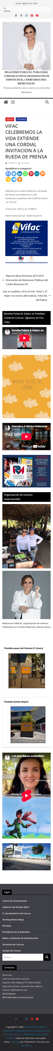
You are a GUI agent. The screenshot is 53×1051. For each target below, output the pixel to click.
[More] (19, 179)
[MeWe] (36, 173)
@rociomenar (9, 993)
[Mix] (42, 173)
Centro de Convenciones (14, 900)
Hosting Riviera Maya (13, 919)
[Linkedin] (19, 173)
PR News (6, 925)
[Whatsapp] (25, 173)
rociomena (25, 163)
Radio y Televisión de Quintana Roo (20, 938)
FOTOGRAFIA (21, 119)
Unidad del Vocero (11, 950)
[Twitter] (13, 173)
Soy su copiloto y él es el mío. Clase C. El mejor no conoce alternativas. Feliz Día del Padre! (25, 296)
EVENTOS (9, 119)
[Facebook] (8, 173)
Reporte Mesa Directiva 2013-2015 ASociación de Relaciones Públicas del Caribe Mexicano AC (27, 280)
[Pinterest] (31, 173)
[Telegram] (13, 179)
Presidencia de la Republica (16, 932)
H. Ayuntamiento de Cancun (16, 913)
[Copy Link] (8, 179)
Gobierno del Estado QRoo (15, 907)
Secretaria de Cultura (13, 944)
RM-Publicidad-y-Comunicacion (17, 997)
